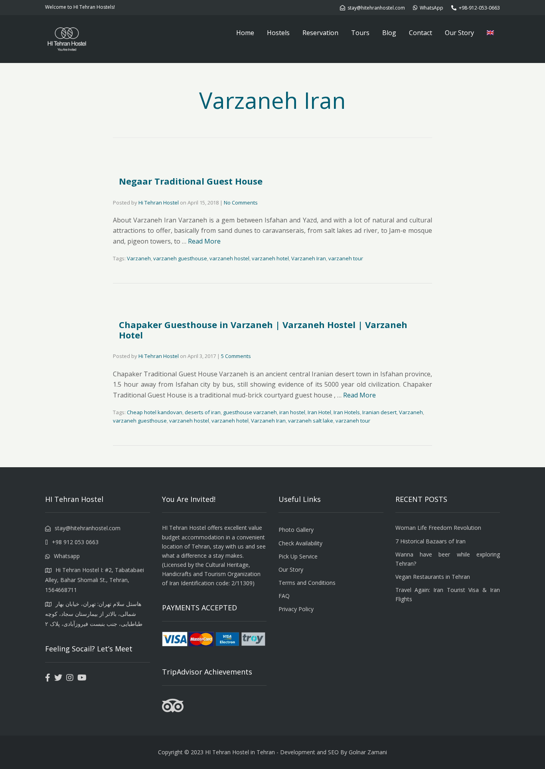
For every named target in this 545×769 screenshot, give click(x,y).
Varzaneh (139, 258)
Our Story (459, 32)
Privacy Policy (296, 609)
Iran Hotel (319, 412)
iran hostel (292, 412)
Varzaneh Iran (308, 258)
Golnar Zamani (368, 752)
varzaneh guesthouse (180, 258)
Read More (204, 241)
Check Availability (300, 543)
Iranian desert (379, 412)
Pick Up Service (298, 556)
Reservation (320, 32)
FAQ (284, 596)
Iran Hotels (347, 412)
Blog (389, 32)
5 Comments (236, 356)
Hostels (278, 32)
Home (245, 32)
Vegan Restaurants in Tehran (432, 576)
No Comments (241, 202)
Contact (420, 32)
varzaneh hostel (229, 258)
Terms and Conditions (307, 582)
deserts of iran (203, 412)
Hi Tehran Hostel (158, 202)
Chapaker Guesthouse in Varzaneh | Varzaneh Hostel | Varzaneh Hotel (263, 330)
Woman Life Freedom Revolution (438, 527)
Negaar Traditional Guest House (191, 181)
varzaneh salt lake (310, 420)
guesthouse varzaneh (250, 412)
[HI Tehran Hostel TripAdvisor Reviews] (173, 710)
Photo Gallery (296, 529)
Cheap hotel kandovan (154, 412)
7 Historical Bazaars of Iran (430, 541)
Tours (360, 32)
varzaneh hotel (270, 258)
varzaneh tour (345, 258)
